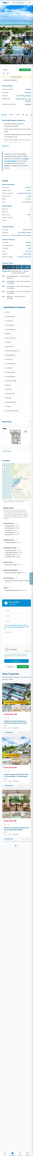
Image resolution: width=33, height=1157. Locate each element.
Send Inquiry (26, 70)
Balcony (8, 385)
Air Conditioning (10, 329)
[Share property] (8, 718)
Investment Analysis (16, 77)
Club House (9, 321)
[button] (4, 465)
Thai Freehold (10, 325)
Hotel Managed (10, 355)
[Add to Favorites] (3, 73)
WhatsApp (24, 666)
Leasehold (9, 368)
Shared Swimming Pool (12, 351)
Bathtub (8, 333)
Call (11, 666)
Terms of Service (22, 655)
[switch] (16, 523)
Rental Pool (9, 359)
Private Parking (10, 372)
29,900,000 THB (10, 714)
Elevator (8, 342)
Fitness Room (10, 346)
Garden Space (10, 316)
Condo (5, 70)
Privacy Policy (12, 655)
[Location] (23, 115)
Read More (5, 146)
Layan (29, 196)
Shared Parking (10, 376)
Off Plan (8, 406)
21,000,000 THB (10, 767)
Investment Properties (10, 80)
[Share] (7, 73)
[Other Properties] (27, 115)
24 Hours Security (11, 381)
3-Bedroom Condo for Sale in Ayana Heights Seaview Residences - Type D (16, 626)
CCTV (8, 312)
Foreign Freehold (11, 402)
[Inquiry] (31, 115)
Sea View (9, 398)
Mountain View (10, 393)
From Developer (11, 363)
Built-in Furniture (10, 338)
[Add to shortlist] (5, 718)
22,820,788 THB (10, 821)
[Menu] (30, 2)
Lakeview (9, 389)
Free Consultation (18, 2)
